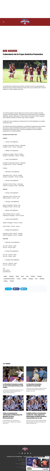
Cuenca (18, 278)
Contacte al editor (27, 456)
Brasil (22, 276)
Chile (27, 276)
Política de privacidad (38, 456)
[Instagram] (25, 453)
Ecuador (24, 278)
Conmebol (39, 276)
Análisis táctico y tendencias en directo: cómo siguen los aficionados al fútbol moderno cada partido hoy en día (36, 415)
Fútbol (5, 50)
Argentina (11, 276)
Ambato (5, 276)
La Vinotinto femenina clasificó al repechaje (33, 385)
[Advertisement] (25, 9)
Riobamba (42, 278)
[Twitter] (19, 453)
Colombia (33, 276)
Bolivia (17, 276)
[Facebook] (22, 453)
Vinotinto (12, 281)
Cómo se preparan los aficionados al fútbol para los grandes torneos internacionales (12, 415)
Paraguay (31, 278)
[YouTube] (28, 453)
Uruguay (5, 281)
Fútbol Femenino (12, 50)
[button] (3, 22)
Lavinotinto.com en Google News (14, 456)
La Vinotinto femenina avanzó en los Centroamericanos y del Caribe (13, 385)
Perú (36, 278)
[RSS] (31, 453)
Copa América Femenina (9, 278)
